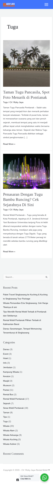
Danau (6, 349)
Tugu (5, 102)
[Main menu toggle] (46, 4)
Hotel (5, 358)
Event (5, 354)
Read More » (9, 143)
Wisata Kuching (10, 439)
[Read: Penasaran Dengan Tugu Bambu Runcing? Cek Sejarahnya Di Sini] (26, 171)
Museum (7, 385)
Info (5, 363)
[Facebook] (17, 480)
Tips (5, 417)
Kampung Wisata (11, 372)
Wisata (6, 426)
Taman (6, 412)
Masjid (6, 381)
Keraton (6, 376)
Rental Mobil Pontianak (14, 399)
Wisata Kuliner (9, 444)
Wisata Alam (9, 430)
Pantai (6, 390)
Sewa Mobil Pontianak (13, 408)
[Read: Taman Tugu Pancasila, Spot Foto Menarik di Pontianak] (26, 63)
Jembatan (7, 367)
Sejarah (6, 403)
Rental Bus (8, 394)
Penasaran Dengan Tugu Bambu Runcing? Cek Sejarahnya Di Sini (23, 199)
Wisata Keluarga (10, 435)
